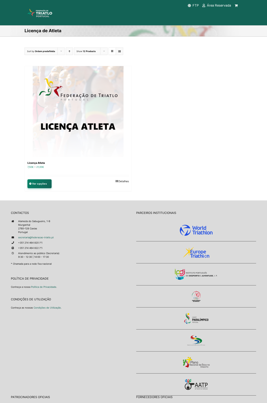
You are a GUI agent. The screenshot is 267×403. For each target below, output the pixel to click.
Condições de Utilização (47, 307)
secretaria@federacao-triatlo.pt (36, 237)
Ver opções (39, 183)
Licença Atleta (36, 162)
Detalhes (123, 181)
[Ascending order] (69, 51)
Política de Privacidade (43, 286)
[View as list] (119, 51)
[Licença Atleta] (78, 111)
